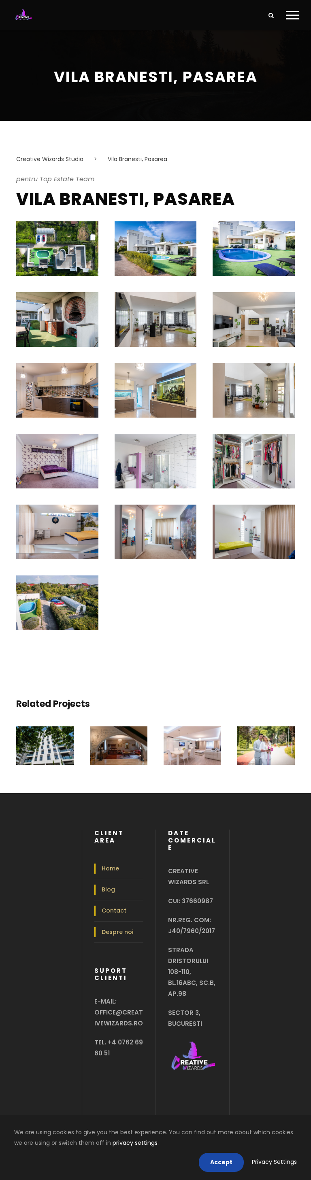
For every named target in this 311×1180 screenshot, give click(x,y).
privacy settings (135, 1143)
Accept (221, 1162)
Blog (108, 889)
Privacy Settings (274, 1162)
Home (110, 868)
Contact (114, 910)
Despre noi (117, 932)
